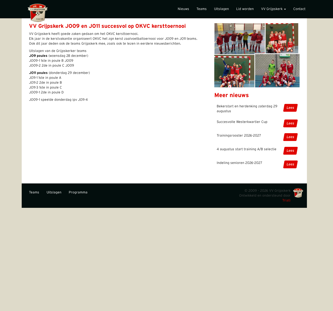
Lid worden (245, 9)
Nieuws (183, 9)
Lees (290, 108)
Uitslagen (221, 9)
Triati (286, 200)
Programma (78, 192)
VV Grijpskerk (272, 9)
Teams (201, 9)
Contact (299, 9)
